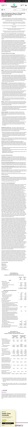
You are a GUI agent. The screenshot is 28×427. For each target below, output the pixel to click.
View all (26, 1)
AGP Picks (2, 1)
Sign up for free (8, 423)
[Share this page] (26, 9)
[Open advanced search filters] (24, 10)
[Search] (22, 10)
